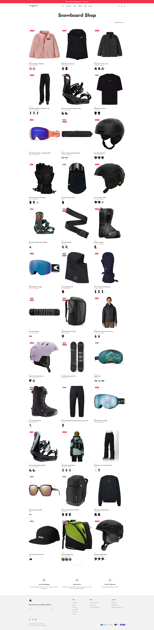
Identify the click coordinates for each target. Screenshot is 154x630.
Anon (62, 196)
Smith (30, 151)
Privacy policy (31, 625)
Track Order (75, 602)
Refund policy (44, 625)
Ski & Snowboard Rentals (95, 607)
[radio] (30, 68)
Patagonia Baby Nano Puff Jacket (36, 63)
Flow (62, 374)
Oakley (62, 62)
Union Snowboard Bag (34, 331)
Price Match (75, 611)
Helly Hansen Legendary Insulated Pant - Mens (39, 108)
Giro (94, 151)
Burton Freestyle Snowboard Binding (37, 465)
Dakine (62, 151)
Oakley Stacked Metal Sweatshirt (101, 510)
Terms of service (38, 625)
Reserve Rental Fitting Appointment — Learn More (77, 1)
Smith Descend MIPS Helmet (100, 554)
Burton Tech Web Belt (66, 242)
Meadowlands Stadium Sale (117, 607)
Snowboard (68, 6)
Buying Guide (75, 609)
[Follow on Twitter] (33, 619)
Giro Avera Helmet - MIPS (100, 197)
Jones (29, 240)
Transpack (62, 552)
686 (29, 196)
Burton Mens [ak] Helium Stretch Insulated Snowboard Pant (74, 420)
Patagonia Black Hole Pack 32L (68, 331)
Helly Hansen (31, 106)
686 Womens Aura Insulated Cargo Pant (103, 465)
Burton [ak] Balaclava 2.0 (67, 287)
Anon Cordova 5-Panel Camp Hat (36, 554)
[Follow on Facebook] (29, 619)
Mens (74, 6)
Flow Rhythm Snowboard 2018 (68, 376)
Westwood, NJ (114, 602)
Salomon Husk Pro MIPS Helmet (36, 376)
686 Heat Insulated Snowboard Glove (37, 197)
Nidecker (95, 240)
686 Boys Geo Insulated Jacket (68, 465)
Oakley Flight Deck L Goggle (35, 287)
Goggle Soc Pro (97, 376)
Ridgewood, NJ (115, 605)
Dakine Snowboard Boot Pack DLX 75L (70, 510)
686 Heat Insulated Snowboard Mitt (102, 287)
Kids (85, 6)
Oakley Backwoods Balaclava (67, 63)
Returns (74, 605)
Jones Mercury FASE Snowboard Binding (38, 242)
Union (30, 329)
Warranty (74, 614)
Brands (90, 6)
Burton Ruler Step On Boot (35, 420)
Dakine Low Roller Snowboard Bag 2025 (70, 153)
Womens (80, 6)
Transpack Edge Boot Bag (67, 554)
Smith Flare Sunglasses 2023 (35, 510)
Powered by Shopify (41, 623)
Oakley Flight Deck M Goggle (100, 420)
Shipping (74, 607)
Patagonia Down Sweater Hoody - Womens (103, 331)
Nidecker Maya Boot (98, 242)
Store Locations (93, 605)
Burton (62, 106)
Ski (63, 6)
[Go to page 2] (80, 564)
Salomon (30, 374)
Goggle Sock (96, 374)
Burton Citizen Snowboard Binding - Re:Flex (71, 108)
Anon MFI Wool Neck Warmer (68, 197)
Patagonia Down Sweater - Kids (101, 63)
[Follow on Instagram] (36, 619)
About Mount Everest (94, 602)
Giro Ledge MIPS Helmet (99, 153)
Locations (114, 599)
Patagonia (30, 62)
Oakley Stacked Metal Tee (100, 108)
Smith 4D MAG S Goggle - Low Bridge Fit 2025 (39, 153)
